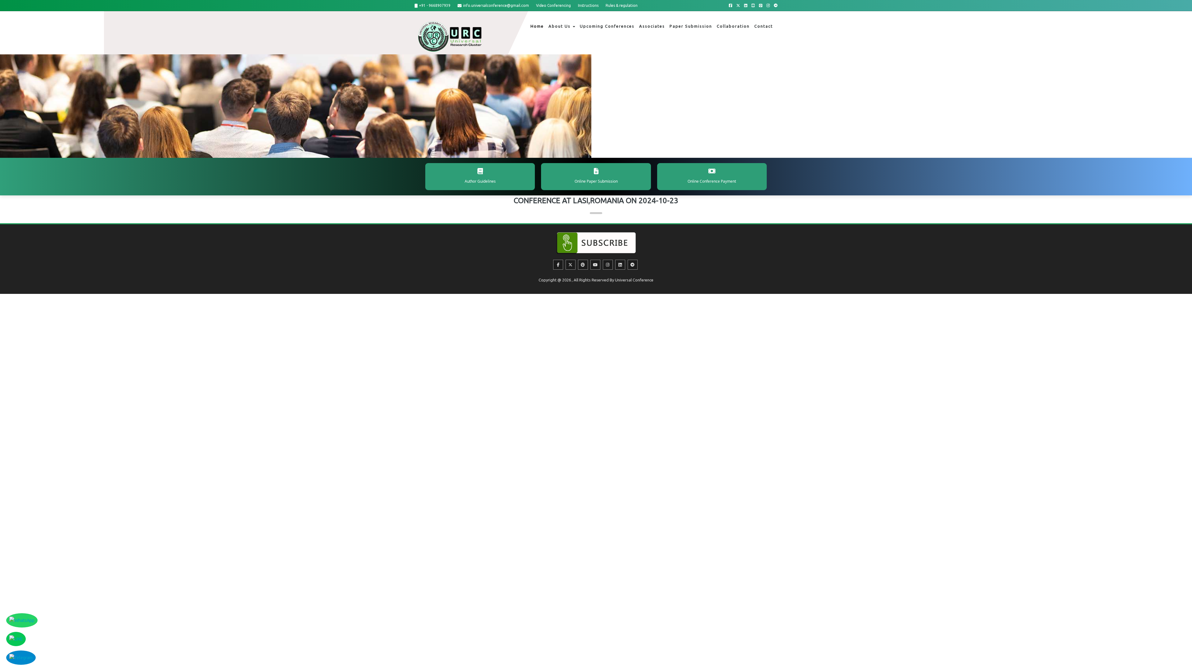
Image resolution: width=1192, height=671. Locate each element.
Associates (652, 26)
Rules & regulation (622, 5)
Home (537, 26)
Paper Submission (691, 26)
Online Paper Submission (596, 181)
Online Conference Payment (712, 181)
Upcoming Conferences (607, 26)
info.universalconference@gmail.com (496, 5)
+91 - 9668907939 (434, 5)
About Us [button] (560, 26)
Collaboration (733, 26)
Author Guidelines (480, 181)
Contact (763, 26)
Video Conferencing (553, 5)
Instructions (588, 5)
